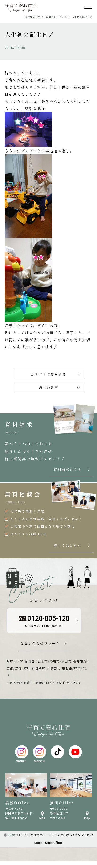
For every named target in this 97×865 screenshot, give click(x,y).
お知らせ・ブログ (56, 17)
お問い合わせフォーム (40, 644)
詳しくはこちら (72, 546)
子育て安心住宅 (31, 17)
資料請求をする (72, 469)
